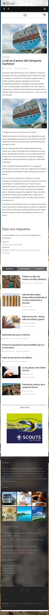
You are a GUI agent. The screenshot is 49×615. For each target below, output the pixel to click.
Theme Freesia (22, 603)
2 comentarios (38, 283)
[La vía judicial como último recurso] (11, 368)
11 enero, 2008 (27, 306)
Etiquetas (39, 269)
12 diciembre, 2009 (29, 323)
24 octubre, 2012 (8, 338)
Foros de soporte (8, 571)
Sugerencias (6, 578)
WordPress (31, 603)
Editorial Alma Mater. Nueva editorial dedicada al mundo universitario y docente (34, 298)
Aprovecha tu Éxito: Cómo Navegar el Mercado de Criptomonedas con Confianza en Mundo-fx (20, 551)
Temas (4, 581)
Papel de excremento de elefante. (17, 357)
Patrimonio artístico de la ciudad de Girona (33, 386)
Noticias (5, 603)
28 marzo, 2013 (28, 391)
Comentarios (24, 269)
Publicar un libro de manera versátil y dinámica (34, 278)
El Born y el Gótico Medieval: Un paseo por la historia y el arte (23, 541)
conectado (24, 235)
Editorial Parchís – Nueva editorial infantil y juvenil (33, 318)
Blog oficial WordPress (10, 566)
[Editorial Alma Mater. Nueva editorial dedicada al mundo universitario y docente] (11, 295)
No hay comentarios (21, 68)
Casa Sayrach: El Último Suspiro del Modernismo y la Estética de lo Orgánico (21, 534)
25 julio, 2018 (27, 283)
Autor (43, 598)
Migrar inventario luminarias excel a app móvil (19, 546)
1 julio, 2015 (7, 68)
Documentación (8, 568)
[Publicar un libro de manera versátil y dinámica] (11, 276)
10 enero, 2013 (7, 361)
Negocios (6, 56)
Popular (9, 269)
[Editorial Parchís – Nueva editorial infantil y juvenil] (11, 317)
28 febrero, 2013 (28, 374)
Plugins (5, 576)
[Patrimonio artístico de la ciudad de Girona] (11, 384)
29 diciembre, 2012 (9, 351)
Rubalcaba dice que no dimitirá (16, 334)
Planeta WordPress (9, 573)
